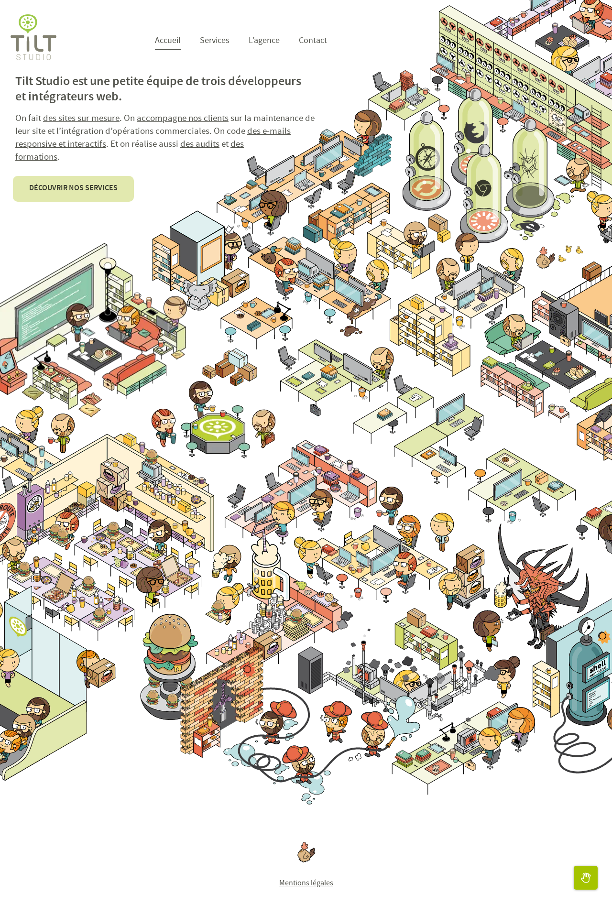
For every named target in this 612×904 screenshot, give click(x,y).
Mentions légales (306, 884)
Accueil (168, 41)
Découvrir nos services (73, 189)
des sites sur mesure (81, 119)
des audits (199, 145)
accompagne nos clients (183, 119)
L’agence (264, 41)
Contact (313, 41)
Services (215, 41)
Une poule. (306, 852)
